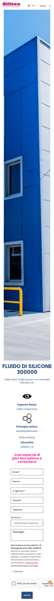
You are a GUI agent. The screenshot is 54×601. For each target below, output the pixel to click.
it (33, 5)
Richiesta (16, 517)
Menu (43, 6)
